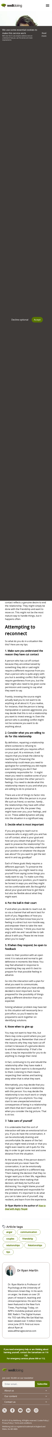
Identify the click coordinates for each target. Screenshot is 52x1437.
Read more (44, 34)
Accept (37, 319)
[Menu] (47, 5)
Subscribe (42, 1383)
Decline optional (19, 319)
